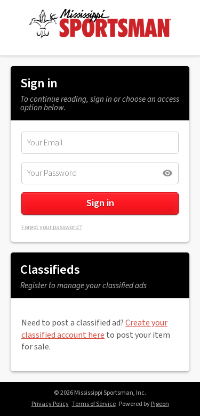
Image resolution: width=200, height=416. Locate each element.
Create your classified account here (94, 328)
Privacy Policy (50, 404)
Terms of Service (94, 404)
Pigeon (160, 404)
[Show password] (167, 173)
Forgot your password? (51, 227)
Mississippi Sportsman (100, 23)
